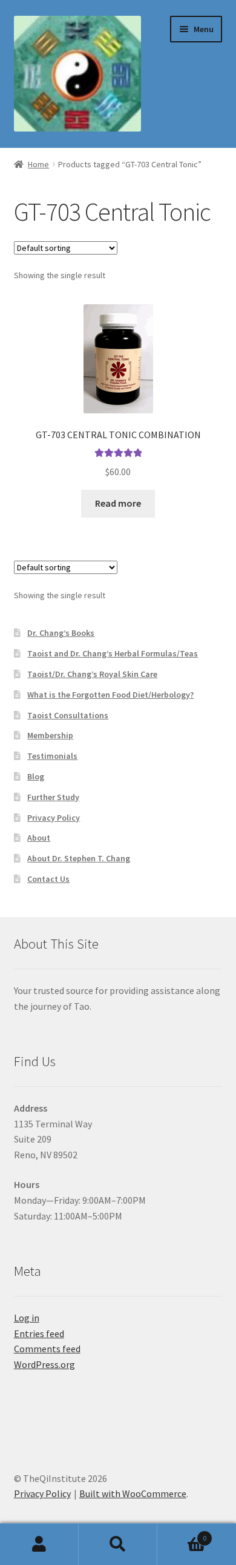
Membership (50, 735)
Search (118, 1544)
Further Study (53, 797)
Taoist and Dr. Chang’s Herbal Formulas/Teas (112, 653)
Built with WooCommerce (132, 1493)
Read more (118, 503)
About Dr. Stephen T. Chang (78, 858)
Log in (26, 1318)
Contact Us (48, 878)
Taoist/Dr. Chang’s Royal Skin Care (92, 674)
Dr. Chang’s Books (60, 632)
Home (38, 164)
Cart (181, 1534)
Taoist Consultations (67, 715)
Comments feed (47, 1349)
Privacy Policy (53, 817)
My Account (39, 1544)
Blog (35, 776)
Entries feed (39, 1333)
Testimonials (52, 755)
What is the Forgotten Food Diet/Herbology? (110, 694)
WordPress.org (44, 1364)
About (38, 837)
